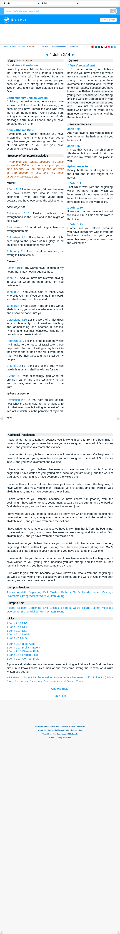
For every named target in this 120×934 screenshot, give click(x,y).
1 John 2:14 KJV (17, 638)
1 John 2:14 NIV (17, 623)
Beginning (35, 592)
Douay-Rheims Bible (20, 130)
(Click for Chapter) (24, 61)
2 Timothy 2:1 (16, 251)
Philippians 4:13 (16, 227)
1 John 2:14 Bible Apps (21, 643)
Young (60, 596)
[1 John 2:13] (4, 425)
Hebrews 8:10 (15, 340)
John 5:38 (13, 278)
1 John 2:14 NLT (17, 627)
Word (42, 596)
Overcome (13, 596)
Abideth (22, 592)
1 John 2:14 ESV (17, 630)
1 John (13, 47)
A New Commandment (81, 65)
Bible (6, 47)
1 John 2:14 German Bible (23, 658)
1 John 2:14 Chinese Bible (23, 651)
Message (107, 592)
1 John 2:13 (14, 189)
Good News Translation (22, 65)
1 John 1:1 (74, 183)
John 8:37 (73, 146)
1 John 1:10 (75, 207)
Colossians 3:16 (17, 319)
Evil (45, 592)
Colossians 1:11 (17, 237)
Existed (54, 592)
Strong (24, 596)
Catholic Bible (59, 688)
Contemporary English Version (27, 97)
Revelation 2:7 (16, 399)
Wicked (34, 596)
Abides (11, 592)
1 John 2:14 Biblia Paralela (23, 647)
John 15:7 (13, 305)
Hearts (86, 592)
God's (76, 592)
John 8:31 (13, 291)
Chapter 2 (22, 47)
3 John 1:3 (13, 375)
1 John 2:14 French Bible (22, 654)
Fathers (66, 592)
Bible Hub (60, 696)
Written (51, 596)
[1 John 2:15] (116, 425)
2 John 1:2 (14, 365)
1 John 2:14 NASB (18, 634)
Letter (96, 592)
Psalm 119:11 (15, 267)
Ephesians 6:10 (18, 213)
